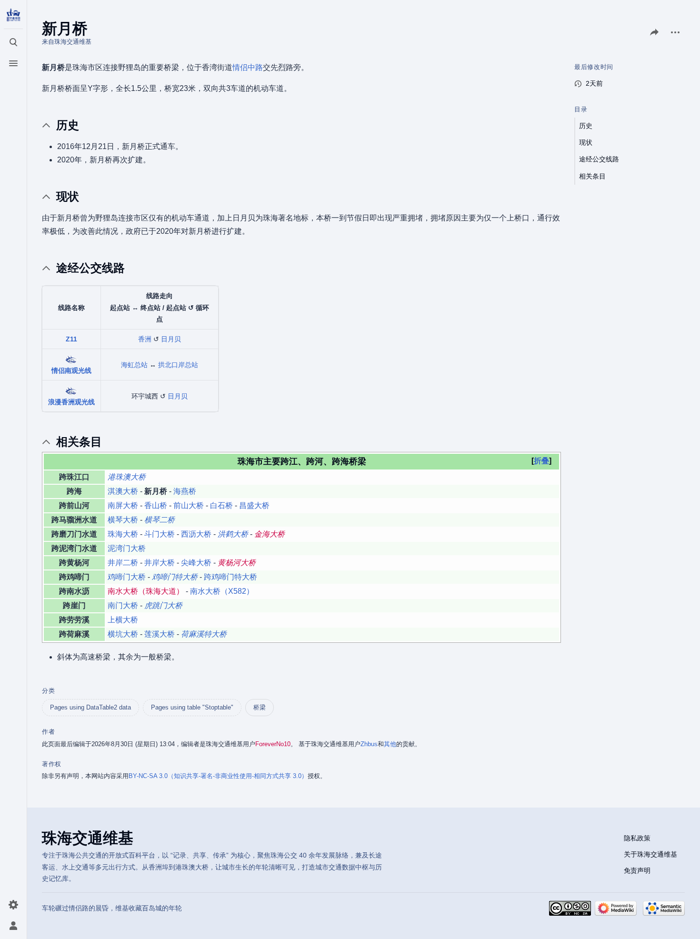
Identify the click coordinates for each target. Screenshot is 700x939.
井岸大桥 (159, 563)
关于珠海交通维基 (650, 854)
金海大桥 (269, 534)
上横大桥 (123, 620)
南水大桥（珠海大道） (146, 591)
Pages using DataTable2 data (90, 707)
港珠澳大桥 (127, 477)
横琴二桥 (159, 520)
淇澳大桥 (123, 491)
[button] (541, 461)
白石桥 (221, 505)
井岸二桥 (123, 563)
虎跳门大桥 (163, 605)
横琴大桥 (123, 520)
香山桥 (155, 505)
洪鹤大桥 (233, 534)
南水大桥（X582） (222, 591)
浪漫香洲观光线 (71, 402)
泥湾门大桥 (127, 548)
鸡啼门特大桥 (175, 577)
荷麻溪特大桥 (204, 634)
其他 (390, 744)
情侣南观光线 (71, 370)
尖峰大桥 (196, 563)
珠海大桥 (123, 534)
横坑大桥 (123, 634)
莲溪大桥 (159, 634)
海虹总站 (134, 365)
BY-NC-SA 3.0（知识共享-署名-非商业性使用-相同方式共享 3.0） (218, 775)
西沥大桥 (196, 534)
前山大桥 (188, 505)
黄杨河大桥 (237, 563)
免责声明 (637, 870)
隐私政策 (637, 838)
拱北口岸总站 (178, 365)
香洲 (144, 339)
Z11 (71, 339)
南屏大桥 (123, 505)
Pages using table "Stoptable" (192, 707)
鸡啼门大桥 (127, 577)
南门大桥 (123, 605)
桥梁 (259, 707)
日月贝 (171, 339)
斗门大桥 (159, 534)
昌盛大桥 (254, 505)
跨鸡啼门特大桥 (230, 577)
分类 (48, 690)
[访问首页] (13, 15)
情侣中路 (247, 67)
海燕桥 (184, 491)
